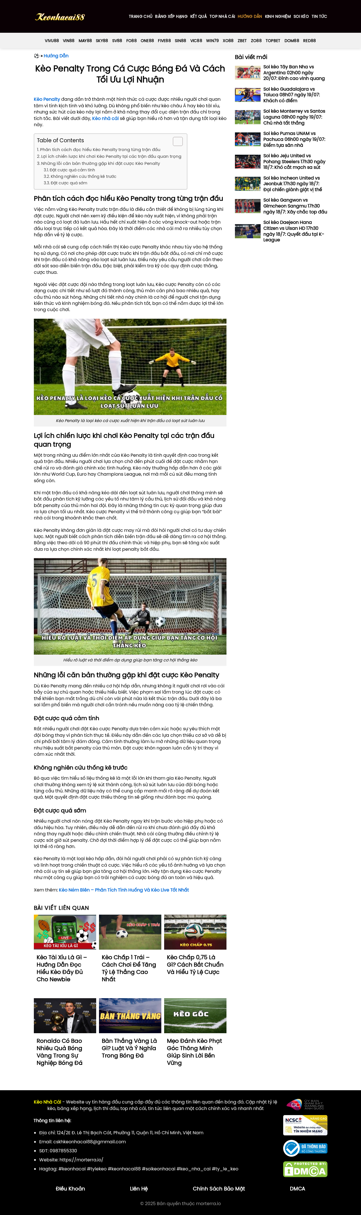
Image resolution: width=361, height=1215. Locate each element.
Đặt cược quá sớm (69, 183)
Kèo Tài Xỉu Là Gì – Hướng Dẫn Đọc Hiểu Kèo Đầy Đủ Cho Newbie (62, 968)
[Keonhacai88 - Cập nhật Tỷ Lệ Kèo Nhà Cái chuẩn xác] (60, 16)
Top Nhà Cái (222, 16)
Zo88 (256, 40)
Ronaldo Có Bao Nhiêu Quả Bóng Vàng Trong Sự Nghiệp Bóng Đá (60, 1052)
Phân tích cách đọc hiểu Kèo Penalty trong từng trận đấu (100, 149)
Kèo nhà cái (105, 118)
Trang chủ (141, 16)
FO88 (131, 40)
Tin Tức (319, 16)
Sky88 (102, 40)
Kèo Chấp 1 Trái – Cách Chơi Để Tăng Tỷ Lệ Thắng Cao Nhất (129, 968)
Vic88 (196, 40)
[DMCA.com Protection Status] (305, 1169)
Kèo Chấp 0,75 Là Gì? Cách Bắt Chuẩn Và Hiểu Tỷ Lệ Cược (195, 965)
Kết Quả (198, 16)
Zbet (242, 40)
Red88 (309, 40)
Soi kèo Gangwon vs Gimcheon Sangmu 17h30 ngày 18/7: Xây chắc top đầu (295, 206)
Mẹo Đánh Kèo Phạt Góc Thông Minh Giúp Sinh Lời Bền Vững (194, 1052)
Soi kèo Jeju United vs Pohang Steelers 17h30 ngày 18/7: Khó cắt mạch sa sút (294, 161)
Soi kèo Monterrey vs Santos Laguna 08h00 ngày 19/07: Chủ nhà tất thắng (294, 117)
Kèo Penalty (47, 99)
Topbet (273, 40)
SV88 (117, 40)
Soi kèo (301, 16)
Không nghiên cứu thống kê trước (83, 176)
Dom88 (292, 40)
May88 (85, 40)
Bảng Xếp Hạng (171, 16)
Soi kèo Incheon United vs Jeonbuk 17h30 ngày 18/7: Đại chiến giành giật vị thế (292, 184)
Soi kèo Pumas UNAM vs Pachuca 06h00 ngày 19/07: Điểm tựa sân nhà (294, 139)
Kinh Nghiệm (278, 16)
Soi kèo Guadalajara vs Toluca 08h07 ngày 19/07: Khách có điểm (291, 95)
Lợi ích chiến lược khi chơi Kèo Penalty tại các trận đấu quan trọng (111, 156)
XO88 (228, 40)
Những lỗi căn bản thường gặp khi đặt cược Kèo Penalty (100, 163)
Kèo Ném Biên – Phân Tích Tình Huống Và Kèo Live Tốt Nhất (124, 890)
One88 (147, 40)
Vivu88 (52, 40)
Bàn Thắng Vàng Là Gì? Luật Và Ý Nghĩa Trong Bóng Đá (129, 1048)
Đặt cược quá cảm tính (72, 170)
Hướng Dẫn (250, 16)
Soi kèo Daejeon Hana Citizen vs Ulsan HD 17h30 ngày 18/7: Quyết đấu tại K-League (293, 231)
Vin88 (68, 40)
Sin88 (180, 40)
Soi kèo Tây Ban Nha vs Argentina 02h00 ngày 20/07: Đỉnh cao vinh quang (294, 72)
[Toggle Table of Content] (175, 141)
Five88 (164, 40)
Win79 (212, 40)
